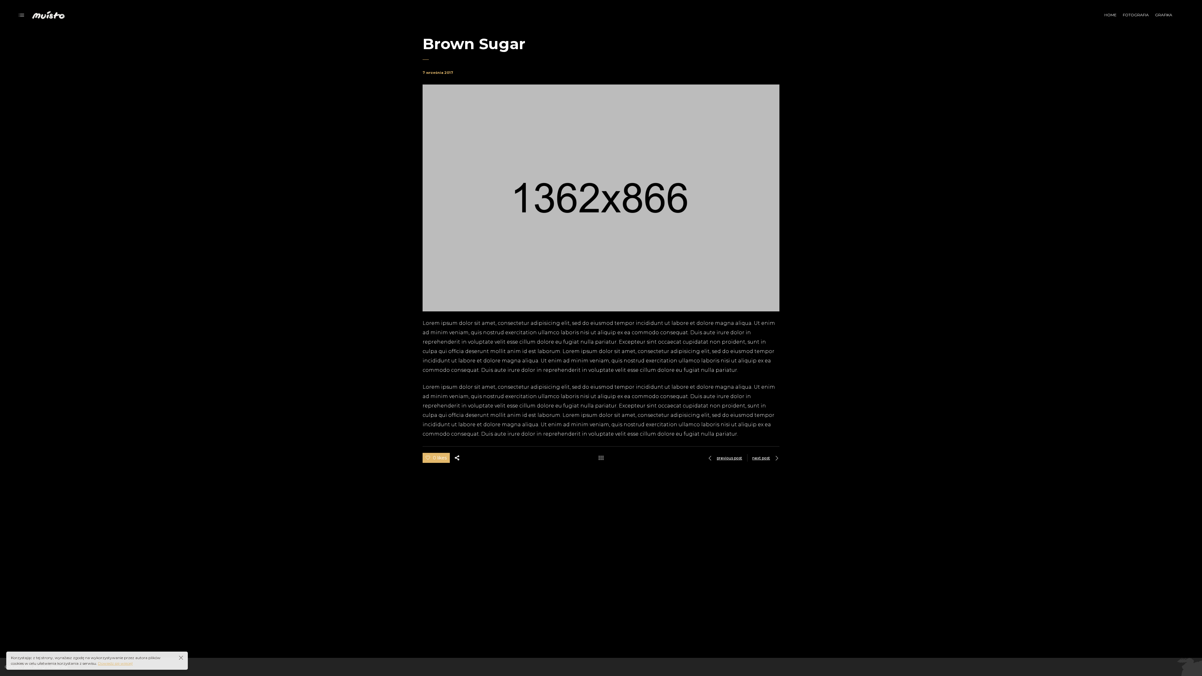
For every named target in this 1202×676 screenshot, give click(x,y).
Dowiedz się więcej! (115, 663)
